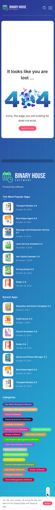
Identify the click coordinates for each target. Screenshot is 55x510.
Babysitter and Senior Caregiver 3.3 (33, 306)
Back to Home (27, 128)
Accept (47, 503)
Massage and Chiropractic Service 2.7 (33, 231)
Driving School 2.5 (25, 269)
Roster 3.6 (21, 282)
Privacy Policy (19, 503)
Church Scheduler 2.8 (26, 331)
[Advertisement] (27, 44)
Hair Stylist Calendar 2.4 (28, 256)
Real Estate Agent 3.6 (26, 218)
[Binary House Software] (14, 7)
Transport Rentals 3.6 (26, 205)
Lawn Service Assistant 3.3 (29, 244)
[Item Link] (8, 207)
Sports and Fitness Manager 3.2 (31, 357)
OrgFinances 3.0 (24, 318)
